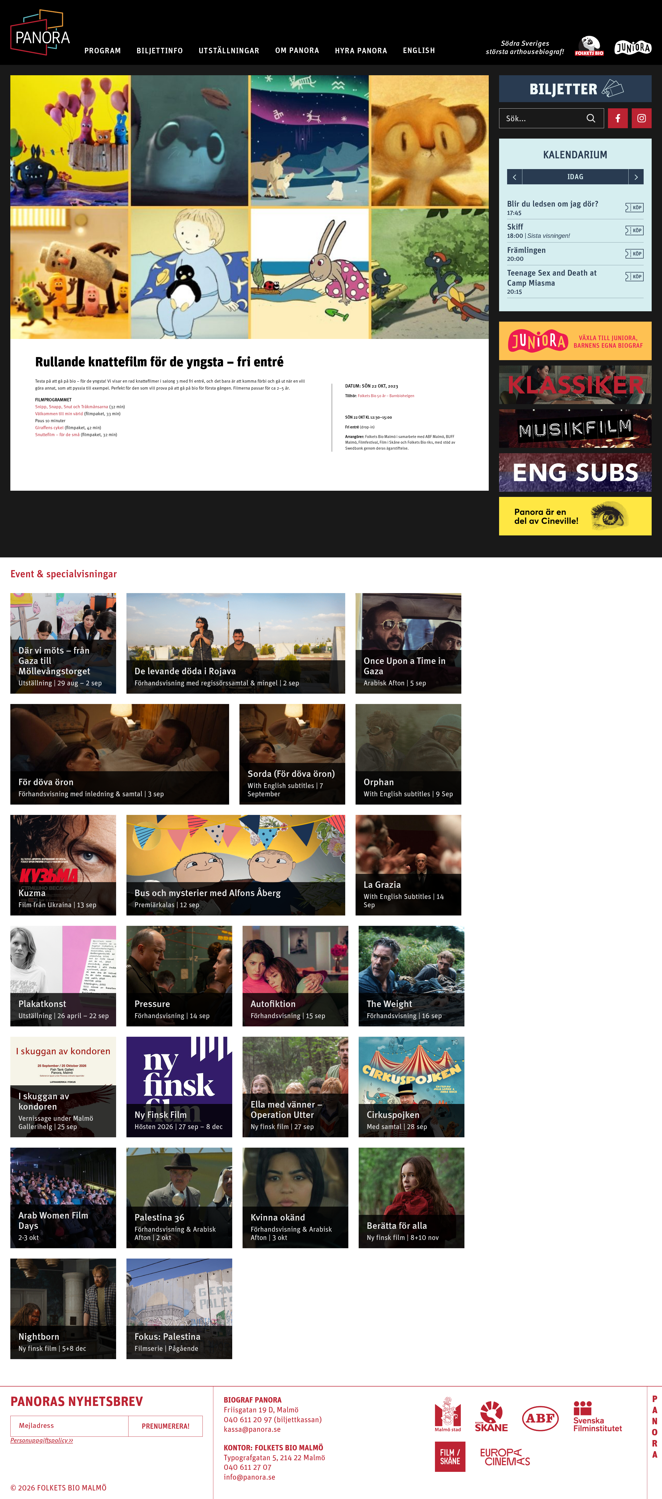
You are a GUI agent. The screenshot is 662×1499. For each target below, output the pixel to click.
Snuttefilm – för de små (57, 435)
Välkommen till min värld (59, 414)
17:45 (514, 212)
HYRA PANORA (361, 50)
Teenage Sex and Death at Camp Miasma (552, 277)
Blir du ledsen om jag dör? (552, 203)
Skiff (515, 226)
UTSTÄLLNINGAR (229, 50)
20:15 (514, 291)
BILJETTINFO (160, 50)
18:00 (516, 235)
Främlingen (526, 250)
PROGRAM (102, 50)
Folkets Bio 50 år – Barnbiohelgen (386, 396)
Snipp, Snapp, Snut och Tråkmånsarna (71, 407)
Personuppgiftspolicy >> (41, 1441)
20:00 (515, 258)
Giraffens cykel (49, 428)
